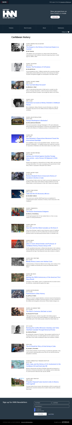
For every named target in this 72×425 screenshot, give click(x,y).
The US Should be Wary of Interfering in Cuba (41, 346)
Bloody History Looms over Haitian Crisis (39, 261)
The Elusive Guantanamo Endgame (37, 211)
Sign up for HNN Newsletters (27, 422)
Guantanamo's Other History (35, 293)
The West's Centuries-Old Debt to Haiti (39, 311)
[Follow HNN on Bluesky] (68, 32)
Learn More (51, 414)
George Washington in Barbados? (37, 120)
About (44, 28)
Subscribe (55, 17)
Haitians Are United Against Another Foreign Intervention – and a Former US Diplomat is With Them (41, 158)
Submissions (61, 28)
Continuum (38, 409)
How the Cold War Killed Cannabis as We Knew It (42, 228)
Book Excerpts (27, 28)
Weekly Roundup (40, 410)
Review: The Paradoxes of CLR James (38, 67)
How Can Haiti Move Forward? (36, 85)
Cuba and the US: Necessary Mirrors (37, 193)
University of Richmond (65, 2)
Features (11, 28)
